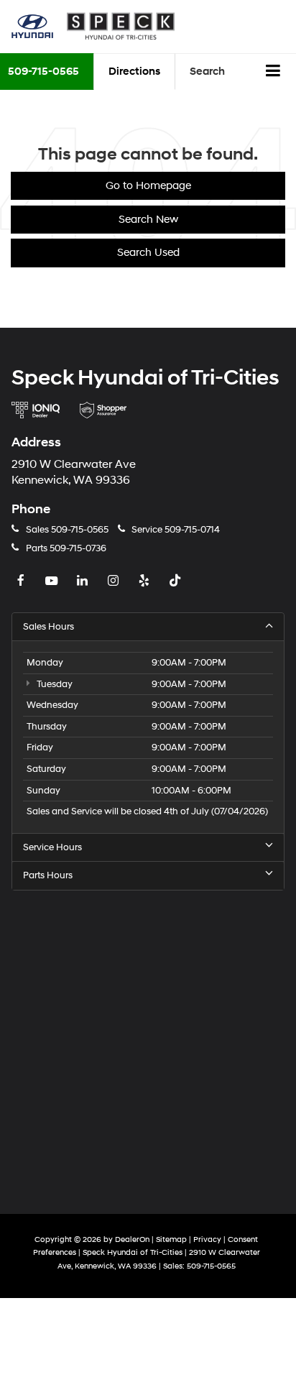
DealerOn (132, 1239)
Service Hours (52, 847)
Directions (134, 71)
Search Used (148, 252)
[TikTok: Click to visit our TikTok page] (176, 581)
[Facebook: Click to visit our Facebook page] (22, 581)
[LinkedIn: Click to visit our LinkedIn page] (84, 581)
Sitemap (171, 1239)
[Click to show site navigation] (273, 72)
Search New (148, 219)
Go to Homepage (148, 186)
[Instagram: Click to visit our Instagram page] (115, 581)
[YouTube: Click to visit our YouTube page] (53, 581)
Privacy (207, 1239)
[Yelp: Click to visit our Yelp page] (145, 581)
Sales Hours (48, 626)
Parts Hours (48, 875)
